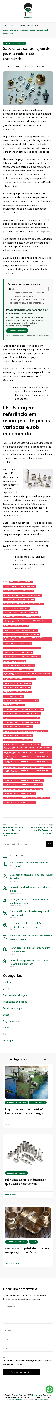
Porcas (6, 1034)
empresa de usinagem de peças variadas (22, 617)
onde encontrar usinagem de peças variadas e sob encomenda (27, 673)
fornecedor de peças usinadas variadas (22, 657)
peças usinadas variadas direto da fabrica (23, 709)
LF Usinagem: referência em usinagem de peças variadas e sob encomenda (27, 301)
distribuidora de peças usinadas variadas (23, 604)
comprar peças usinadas (21, 582)
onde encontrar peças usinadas (18, 670)
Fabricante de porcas (14, 1008)
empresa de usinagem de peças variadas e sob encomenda (24, 620)
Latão (6, 1014)
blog (5, 545)
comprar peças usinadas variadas (19, 586)
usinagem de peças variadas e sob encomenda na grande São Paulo (26, 771)
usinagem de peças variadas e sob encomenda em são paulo (26, 762)
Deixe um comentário (36, 66)
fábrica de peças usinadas (16, 626)
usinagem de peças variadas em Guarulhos (23, 780)
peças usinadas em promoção (17, 687)
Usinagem (8, 1040)
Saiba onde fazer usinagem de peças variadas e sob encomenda (27, 748)
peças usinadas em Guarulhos (17, 683)
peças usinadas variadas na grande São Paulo (25, 731)
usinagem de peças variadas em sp (19, 793)
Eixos (6, 988)
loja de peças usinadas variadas (19, 665)
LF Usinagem (36, 1395)
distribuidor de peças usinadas (18, 591)
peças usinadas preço (14, 705)
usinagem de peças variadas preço (19, 802)
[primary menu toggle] (3, 11)
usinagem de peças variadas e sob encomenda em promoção (26, 757)
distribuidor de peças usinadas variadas (23, 595)
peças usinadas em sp (13, 696)
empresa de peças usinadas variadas (20, 612)
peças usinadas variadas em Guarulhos (22, 714)
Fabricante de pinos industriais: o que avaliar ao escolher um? (25, 1181)
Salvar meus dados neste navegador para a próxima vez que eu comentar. (27, 1362)
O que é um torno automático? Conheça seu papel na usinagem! (25, 1111)
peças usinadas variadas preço (18, 735)
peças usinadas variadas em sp (18, 727)
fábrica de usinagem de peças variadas (21, 635)
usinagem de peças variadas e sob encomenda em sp (27, 767)
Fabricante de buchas (15, 1001)
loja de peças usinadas (14, 661)
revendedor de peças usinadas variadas (22, 744)
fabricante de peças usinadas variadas (22, 648)
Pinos (6, 1027)
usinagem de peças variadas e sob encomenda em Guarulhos (26, 752)
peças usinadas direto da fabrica (19, 679)
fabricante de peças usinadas (17, 643)
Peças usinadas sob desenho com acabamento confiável (29, 294)
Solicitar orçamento (17, 331)
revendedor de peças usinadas (18, 740)
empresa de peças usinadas (16, 608)
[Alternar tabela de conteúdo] (45, 289)
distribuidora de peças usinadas (19, 599)
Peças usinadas (11, 1021)
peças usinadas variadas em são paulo (21, 722)
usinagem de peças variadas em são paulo (23, 789)
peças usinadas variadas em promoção (21, 718)
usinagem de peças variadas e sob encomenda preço (27, 776)
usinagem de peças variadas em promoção (23, 785)
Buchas (7, 982)
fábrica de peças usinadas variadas (20, 630)
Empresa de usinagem (14, 43)
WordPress (43, 1399)
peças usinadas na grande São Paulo (21, 700)
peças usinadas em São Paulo (17, 692)
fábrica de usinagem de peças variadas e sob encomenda (24, 638)
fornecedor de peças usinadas (18, 652)
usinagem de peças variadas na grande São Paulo (26, 798)
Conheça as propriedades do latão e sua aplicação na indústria (27, 1250)
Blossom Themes (14, 1399)
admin (8, 66)
